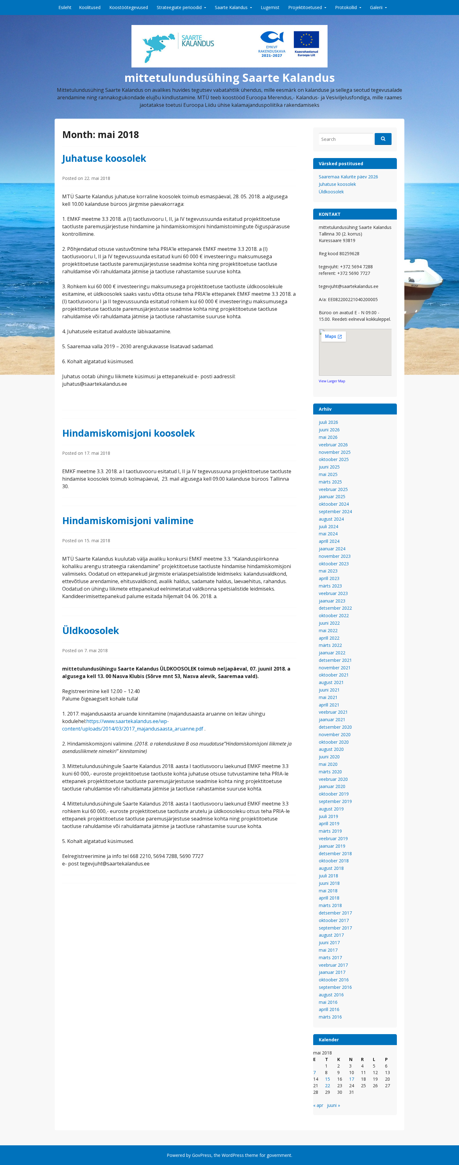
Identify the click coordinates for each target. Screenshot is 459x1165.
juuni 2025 (329, 467)
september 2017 (335, 928)
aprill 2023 (329, 578)
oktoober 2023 (334, 564)
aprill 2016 (329, 1009)
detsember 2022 (335, 608)
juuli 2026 (328, 422)
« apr (318, 1105)
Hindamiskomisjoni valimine (128, 520)
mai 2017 (328, 950)
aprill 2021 (329, 705)
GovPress (201, 1155)
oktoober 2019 (334, 794)
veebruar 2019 (333, 838)
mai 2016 (328, 1002)
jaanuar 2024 (332, 549)
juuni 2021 (329, 690)
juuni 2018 (329, 883)
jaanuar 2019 (332, 846)
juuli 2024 (328, 526)
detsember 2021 (335, 660)
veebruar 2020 (333, 779)
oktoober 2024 (334, 504)
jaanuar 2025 (332, 496)
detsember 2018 (335, 853)
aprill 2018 (329, 898)
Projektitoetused (305, 7)
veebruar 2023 (333, 593)
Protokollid (346, 7)
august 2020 (331, 749)
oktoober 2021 (334, 675)
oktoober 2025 (334, 459)
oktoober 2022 (334, 615)
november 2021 (335, 668)
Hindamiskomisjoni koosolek (128, 433)
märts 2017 (330, 957)
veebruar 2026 (333, 445)
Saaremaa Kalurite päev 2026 (348, 177)
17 (351, 1079)
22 (327, 1085)
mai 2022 (328, 630)
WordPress (233, 1155)
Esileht (65, 7)
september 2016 (335, 987)
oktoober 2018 (334, 861)
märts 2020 (330, 772)
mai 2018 (328, 891)
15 (327, 1079)
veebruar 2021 (333, 712)
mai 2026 (328, 437)
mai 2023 (328, 571)
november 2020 (335, 734)
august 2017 (331, 935)
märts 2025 (330, 482)
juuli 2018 (328, 876)
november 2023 (335, 556)
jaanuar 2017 (332, 972)
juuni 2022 (329, 623)
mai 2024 (328, 534)
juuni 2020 (329, 757)
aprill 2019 (329, 823)
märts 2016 (330, 1017)
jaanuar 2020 (332, 786)
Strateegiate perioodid (179, 7)
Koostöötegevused (128, 7)
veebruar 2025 (333, 489)
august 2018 (331, 868)
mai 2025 (328, 474)
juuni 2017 (329, 942)
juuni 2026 (329, 430)
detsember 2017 (335, 913)
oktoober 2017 (334, 920)
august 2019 (331, 809)
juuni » (333, 1105)
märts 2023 (330, 586)
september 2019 (335, 801)
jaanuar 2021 (332, 719)
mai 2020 (328, 764)
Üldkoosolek (90, 630)
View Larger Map (332, 381)
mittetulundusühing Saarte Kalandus (229, 77)
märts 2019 (330, 831)
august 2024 (331, 519)
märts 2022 (330, 645)
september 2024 (335, 511)
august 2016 (331, 995)
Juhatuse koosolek (104, 158)
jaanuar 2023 (332, 601)
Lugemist (270, 7)
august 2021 (331, 682)
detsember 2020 (335, 727)
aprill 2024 (329, 541)
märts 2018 (330, 905)
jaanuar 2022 (332, 653)
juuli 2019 (328, 816)
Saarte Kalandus (231, 7)
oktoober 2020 (334, 742)
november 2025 (335, 452)
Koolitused (90, 7)
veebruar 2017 (333, 965)
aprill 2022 (329, 638)
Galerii (376, 7)
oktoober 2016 (334, 980)
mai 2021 (328, 697)
